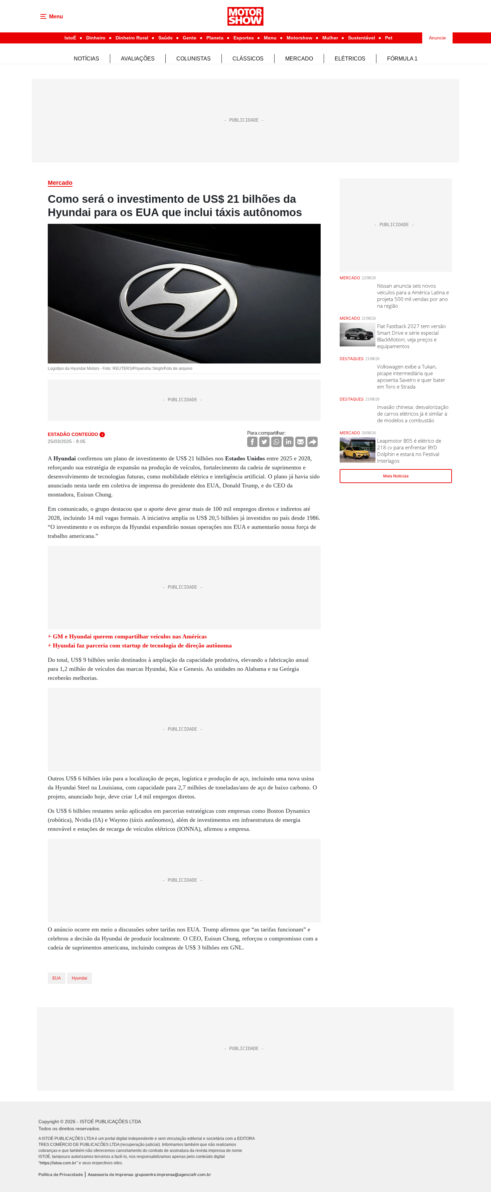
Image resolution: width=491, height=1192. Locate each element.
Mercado (299, 58)
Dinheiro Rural (132, 37)
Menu (270, 37)
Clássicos (248, 58)
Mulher (330, 37)
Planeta (214, 37)
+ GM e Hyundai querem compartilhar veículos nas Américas (127, 636)
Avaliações (138, 58)
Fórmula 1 (402, 58)
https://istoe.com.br (58, 1162)
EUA (56, 978)
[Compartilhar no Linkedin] (288, 442)
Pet (388, 37)
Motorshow (299, 37)
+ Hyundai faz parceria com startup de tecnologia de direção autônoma (140, 645)
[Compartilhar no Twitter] (264, 442)
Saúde (165, 37)
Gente (189, 37)
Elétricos (350, 58)
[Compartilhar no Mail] (300, 442)
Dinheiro (96, 37)
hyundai (79, 978)
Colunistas (193, 58)
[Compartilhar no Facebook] (252, 442)
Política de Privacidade (60, 1174)
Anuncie (437, 37)
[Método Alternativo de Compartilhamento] (312, 442)
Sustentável (361, 37)
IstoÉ (70, 37)
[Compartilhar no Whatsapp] (276, 442)
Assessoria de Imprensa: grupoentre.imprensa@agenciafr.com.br (149, 1174)
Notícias (86, 58)
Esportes (243, 37)
